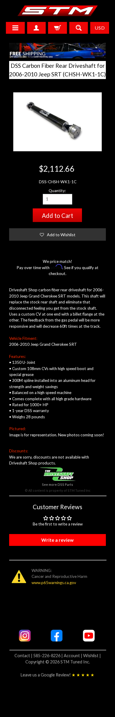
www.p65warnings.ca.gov (54, 582)
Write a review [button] (57, 540)
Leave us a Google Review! (57, 674)
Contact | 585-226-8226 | (39, 655)
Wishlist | (92, 655)
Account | (73, 655)
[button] (57, 234)
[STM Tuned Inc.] (57, 11)
